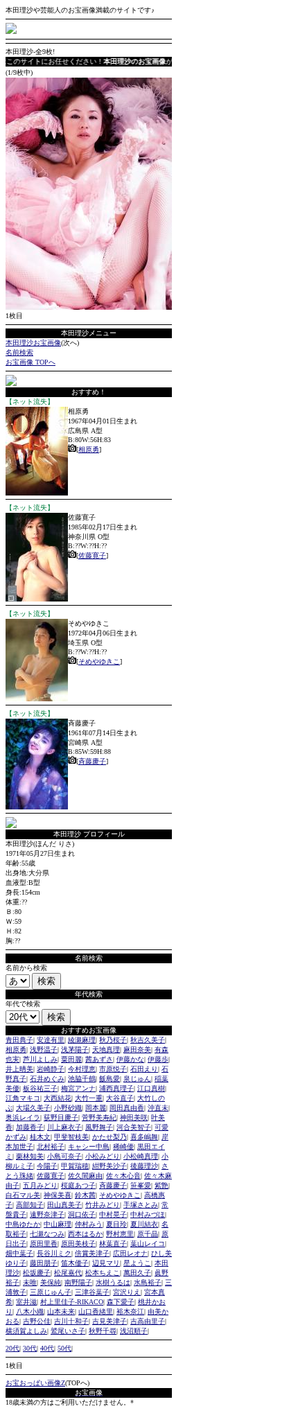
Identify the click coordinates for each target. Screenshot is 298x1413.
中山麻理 (57, 1224)
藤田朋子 (44, 1263)
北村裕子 (50, 1146)
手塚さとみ (140, 1205)
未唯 (30, 1282)
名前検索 (19, 352)
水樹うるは (113, 1282)
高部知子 (30, 1205)
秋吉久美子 (147, 1040)
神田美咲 (134, 1117)
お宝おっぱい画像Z (35, 1383)
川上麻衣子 (64, 1127)
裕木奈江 (130, 1311)
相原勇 (88, 449)
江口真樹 (151, 1088)
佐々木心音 (123, 1175)
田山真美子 (64, 1205)
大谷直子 (120, 1098)
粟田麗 (71, 1059)
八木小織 (30, 1311)
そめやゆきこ (99, 661)
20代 (12, 1348)
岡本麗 (95, 1108)
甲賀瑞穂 (75, 1166)
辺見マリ (106, 1263)
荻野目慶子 (61, 1117)
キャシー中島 (88, 1146)
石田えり (144, 1069)
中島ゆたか (23, 1224)
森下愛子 (120, 1302)
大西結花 (57, 1098)
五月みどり (40, 1185)
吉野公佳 (37, 1321)
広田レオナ (130, 1253)
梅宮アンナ (78, 1088)
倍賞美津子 (92, 1253)
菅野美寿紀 (99, 1117)
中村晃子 (113, 1214)
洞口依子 (82, 1214)
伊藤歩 (158, 1059)
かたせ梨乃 (109, 1137)
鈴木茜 (85, 1195)
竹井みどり (102, 1205)
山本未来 (61, 1311)
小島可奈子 (64, 1156)
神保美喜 (57, 1195)
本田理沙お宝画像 (33, 342)
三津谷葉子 (92, 1292)
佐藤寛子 (92, 555)
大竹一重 (89, 1098)
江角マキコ (23, 1098)
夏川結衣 (144, 1224)
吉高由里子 (147, 1321)
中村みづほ (147, 1214)
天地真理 (106, 1049)
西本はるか (85, 1234)
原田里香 (44, 1243)
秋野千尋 (102, 1331)
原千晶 (147, 1234)
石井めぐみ (47, 1078)
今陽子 (47, 1166)
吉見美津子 (109, 1321)
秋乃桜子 (113, 1040)
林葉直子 (113, 1243)
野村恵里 (120, 1234)
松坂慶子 (37, 1272)
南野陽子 (78, 1282)
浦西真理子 (116, 1088)
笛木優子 (75, 1263)
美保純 (50, 1282)
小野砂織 (68, 1108)
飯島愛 (109, 1078)
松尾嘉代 (68, 1272)
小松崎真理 (140, 1156)
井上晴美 (19, 1069)
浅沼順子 (134, 1331)
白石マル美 (23, 1195)
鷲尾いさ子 (68, 1331)
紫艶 (161, 1185)
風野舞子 (99, 1127)
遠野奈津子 (47, 1214)
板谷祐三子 (40, 1088)
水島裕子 (147, 1282)
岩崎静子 (50, 1069)
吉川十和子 (71, 1321)
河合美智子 (133, 1127)
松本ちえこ (102, 1272)
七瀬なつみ (47, 1234)
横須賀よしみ (26, 1331)
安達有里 (50, 1040)
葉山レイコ (147, 1243)
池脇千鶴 (82, 1078)
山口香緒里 (95, 1311)
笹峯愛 (140, 1185)
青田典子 (19, 1040)
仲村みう (89, 1224)
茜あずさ (99, 1059)
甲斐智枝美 (71, 1137)
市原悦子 (113, 1069)
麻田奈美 (137, 1049)
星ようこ (137, 1263)
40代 (47, 1348)
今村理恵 (82, 1069)
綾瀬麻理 (82, 1040)
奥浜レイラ (23, 1117)
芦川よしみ (40, 1059)
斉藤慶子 (92, 761)
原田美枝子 (78, 1243)
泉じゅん (137, 1078)
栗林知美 (30, 1156)
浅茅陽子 (75, 1049)
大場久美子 (33, 1108)
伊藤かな (130, 1059)
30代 (30, 1348)
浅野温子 (44, 1049)
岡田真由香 (126, 1108)
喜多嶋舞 (144, 1137)
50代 (64, 1348)
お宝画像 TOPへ (30, 362)
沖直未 (158, 1108)
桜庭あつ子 (78, 1185)
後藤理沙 (144, 1166)
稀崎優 (123, 1146)
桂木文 (40, 1137)
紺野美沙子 (109, 1166)
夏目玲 (116, 1224)
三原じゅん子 (50, 1292)
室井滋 (26, 1302)
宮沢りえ (127, 1292)
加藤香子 (30, 1127)
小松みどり (102, 1156)
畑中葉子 (19, 1253)
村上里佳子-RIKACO (71, 1302)
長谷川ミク (54, 1253)
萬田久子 (137, 1272)
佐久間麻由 (85, 1175)
